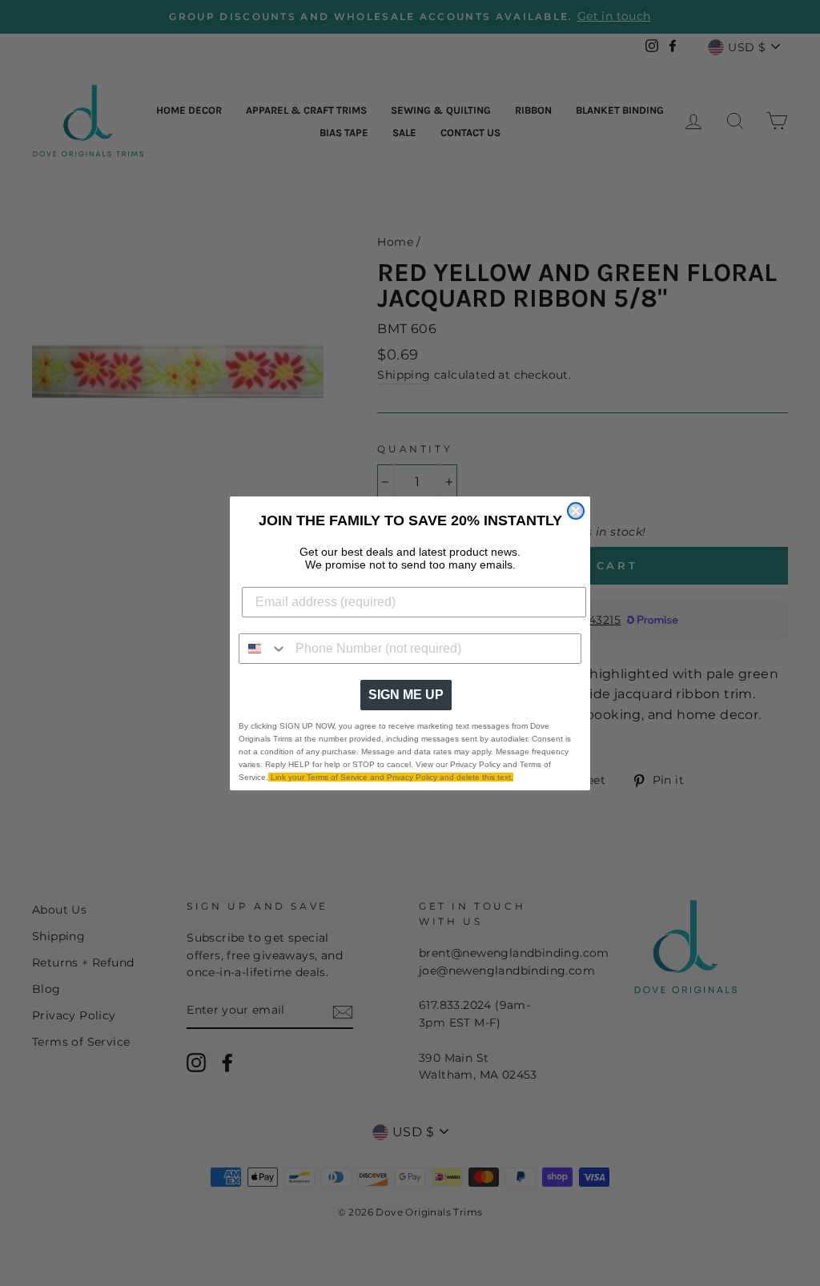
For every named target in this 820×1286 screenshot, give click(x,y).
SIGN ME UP (406, 694)
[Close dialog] (576, 511)
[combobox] (263, 648)
